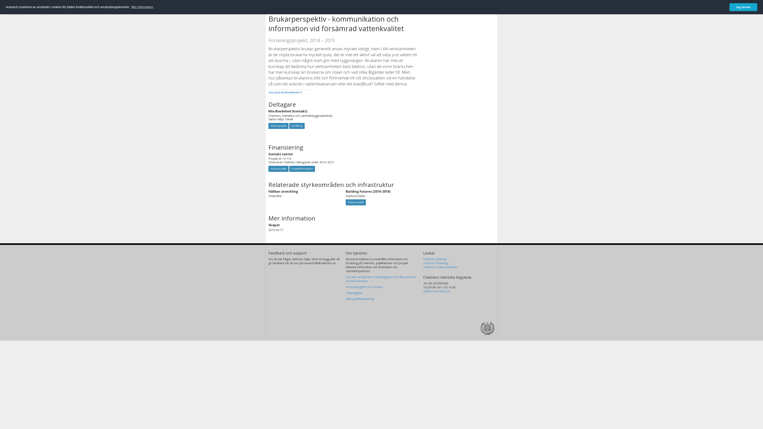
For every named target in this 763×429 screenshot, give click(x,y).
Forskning (296, 126)
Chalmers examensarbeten (440, 267)
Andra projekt (278, 126)
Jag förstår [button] (743, 7)
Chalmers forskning (435, 263)
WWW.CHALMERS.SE (436, 291)
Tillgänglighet (354, 293)
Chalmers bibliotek (435, 259)
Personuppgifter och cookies (364, 287)
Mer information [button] (142, 7)
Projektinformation (302, 168)
